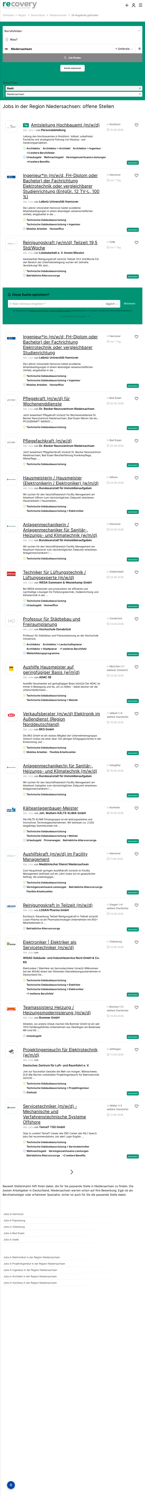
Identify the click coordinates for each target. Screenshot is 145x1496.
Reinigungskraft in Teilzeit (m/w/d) (58, 905)
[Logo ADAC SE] (11, 668)
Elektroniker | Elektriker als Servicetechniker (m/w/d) (49, 945)
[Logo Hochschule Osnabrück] (11, 621)
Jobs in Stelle (11, 1239)
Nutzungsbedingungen (60, 311)
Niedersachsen (60, 1190)
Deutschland (41, 1190)
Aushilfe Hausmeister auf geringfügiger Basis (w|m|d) (51, 669)
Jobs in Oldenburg (14, 1226)
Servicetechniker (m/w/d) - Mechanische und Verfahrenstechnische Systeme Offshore (54, 1114)
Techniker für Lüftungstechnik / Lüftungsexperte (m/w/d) (54, 575)
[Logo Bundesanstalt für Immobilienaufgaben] (11, 479)
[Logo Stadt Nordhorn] (11, 126)
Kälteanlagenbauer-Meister (50, 808)
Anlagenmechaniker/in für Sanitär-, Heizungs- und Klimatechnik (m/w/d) (60, 768)
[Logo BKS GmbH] (11, 715)
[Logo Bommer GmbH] (11, 1009)
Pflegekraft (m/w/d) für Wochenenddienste (46, 401)
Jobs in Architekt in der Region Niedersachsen (30, 1276)
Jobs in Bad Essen (13, 1233)
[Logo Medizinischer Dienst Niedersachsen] (11, 855)
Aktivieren (129, 303)
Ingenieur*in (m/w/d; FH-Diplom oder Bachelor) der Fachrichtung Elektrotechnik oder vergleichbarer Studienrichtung (60, 344)
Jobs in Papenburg (14, 1220)
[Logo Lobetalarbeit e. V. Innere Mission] (11, 244)
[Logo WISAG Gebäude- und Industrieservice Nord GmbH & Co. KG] (11, 944)
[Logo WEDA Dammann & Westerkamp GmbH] (11, 574)
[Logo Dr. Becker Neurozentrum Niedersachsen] (11, 400)
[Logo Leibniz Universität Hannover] (11, 177)
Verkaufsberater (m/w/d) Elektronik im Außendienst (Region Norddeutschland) (61, 719)
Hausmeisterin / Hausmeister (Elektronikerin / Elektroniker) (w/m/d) (61, 480)
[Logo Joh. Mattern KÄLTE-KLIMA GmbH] (11, 809)
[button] (138, 48)
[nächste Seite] (72, 1172)
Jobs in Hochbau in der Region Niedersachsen (30, 1282)
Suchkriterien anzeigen (73, 316)
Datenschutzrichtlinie (39, 311)
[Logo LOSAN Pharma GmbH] (11, 907)
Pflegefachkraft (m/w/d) (47, 440)
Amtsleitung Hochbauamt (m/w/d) (65, 125)
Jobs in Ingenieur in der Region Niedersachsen (30, 1269)
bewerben (133, 162)
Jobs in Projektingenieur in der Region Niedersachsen (34, 1263)
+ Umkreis (122, 48)
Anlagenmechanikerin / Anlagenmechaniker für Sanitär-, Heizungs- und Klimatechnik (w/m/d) (60, 530)
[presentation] (127, 5)
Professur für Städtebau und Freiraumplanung (51, 621)
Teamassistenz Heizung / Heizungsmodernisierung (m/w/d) (57, 1010)
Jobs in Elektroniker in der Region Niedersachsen (31, 1257)
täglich (110, 303)
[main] (72, 651)
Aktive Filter (10, 82)
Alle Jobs (28, 130)
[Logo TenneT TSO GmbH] (11, 1108)
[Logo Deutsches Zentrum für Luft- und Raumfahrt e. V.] (11, 1051)
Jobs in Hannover (13, 1214)
